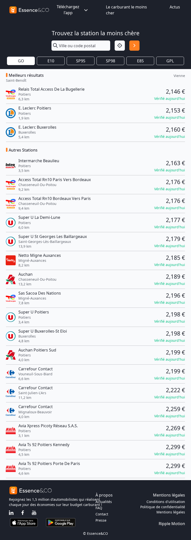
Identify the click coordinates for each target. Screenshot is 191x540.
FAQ (99, 507)
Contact (102, 514)
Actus (175, 7)
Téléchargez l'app (68, 9)
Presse (101, 520)
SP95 (80, 61)
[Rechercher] (134, 45)
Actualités (104, 501)
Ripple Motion (172, 523)
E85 (140, 61)
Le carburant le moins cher (126, 10)
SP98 (110, 61)
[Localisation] (120, 45)
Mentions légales (170, 512)
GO (21, 61)
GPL (170, 61)
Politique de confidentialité (162, 506)
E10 (51, 61)
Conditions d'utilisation (165, 501)
